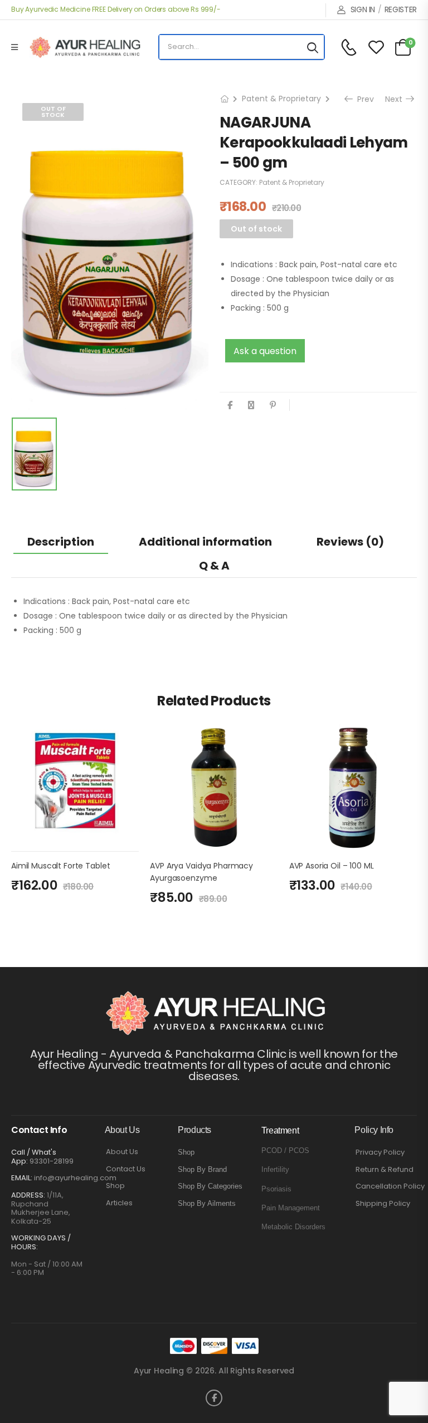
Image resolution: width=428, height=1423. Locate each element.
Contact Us (125, 1169)
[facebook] (214, 1398)
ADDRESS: (28, 1195)
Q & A (214, 565)
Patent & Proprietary (281, 98)
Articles (119, 1203)
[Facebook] (229, 405)
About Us (122, 1151)
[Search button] (313, 47)
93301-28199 (52, 1161)
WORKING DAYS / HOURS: (41, 1242)
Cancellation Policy (390, 1186)
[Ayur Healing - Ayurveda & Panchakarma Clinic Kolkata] (84, 47)
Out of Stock (53, 111)
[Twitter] (251, 405)
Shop (115, 1185)
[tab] (60, 541)
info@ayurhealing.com (75, 1177)
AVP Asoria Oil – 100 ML (331, 865)
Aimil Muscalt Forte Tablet (60, 865)
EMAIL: (21, 1177)
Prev (362, 99)
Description (60, 541)
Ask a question (265, 351)
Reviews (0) (350, 541)
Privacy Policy (380, 1152)
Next (395, 99)
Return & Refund (385, 1169)
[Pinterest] (273, 405)
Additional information (205, 541)
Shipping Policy (383, 1203)
